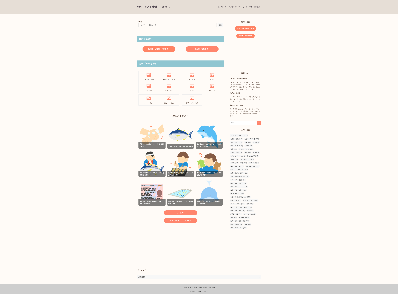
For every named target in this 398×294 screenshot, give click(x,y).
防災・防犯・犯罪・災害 (240, 221)
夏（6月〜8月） (247, 159)
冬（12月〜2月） (246, 149)
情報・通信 (254, 163)
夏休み (234, 159)
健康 (234, 149)
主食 (256, 142)
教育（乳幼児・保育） (239, 173)
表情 (250, 210)
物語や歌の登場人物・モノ (240, 197)
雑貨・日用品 (236, 224)
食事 (248, 224)
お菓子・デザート (252, 139)
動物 (248, 152)
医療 (256, 152)
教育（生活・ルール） (239, 187)
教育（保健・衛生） (238, 183)
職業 (250, 204)
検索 (140, 22)
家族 (243, 163)
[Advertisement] (180, 243)
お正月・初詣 (236, 139)
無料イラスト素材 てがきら (153, 7)
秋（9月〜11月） (237, 204)
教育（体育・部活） (238, 180)
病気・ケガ (236, 200)
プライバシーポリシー (190, 287)
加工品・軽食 (236, 152)
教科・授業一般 (237, 166)
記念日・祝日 (236, 214)
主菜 (248, 142)
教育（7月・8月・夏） (239, 169)
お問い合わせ (203, 287)
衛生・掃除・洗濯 (238, 210)
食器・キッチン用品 (238, 228)
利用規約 (212, 287)
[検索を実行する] (259, 123)
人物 (248, 146)
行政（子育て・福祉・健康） (241, 207)
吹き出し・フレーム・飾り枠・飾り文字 (244, 156)
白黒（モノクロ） (250, 200)
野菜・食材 (244, 217)
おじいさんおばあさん (239, 135)
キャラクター (236, 142)
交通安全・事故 (237, 146)
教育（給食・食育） (238, 190)
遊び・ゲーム (249, 214)
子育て (234, 163)
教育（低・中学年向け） (240, 176)
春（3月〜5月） (237, 193)
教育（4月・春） (252, 166)
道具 (234, 217)
